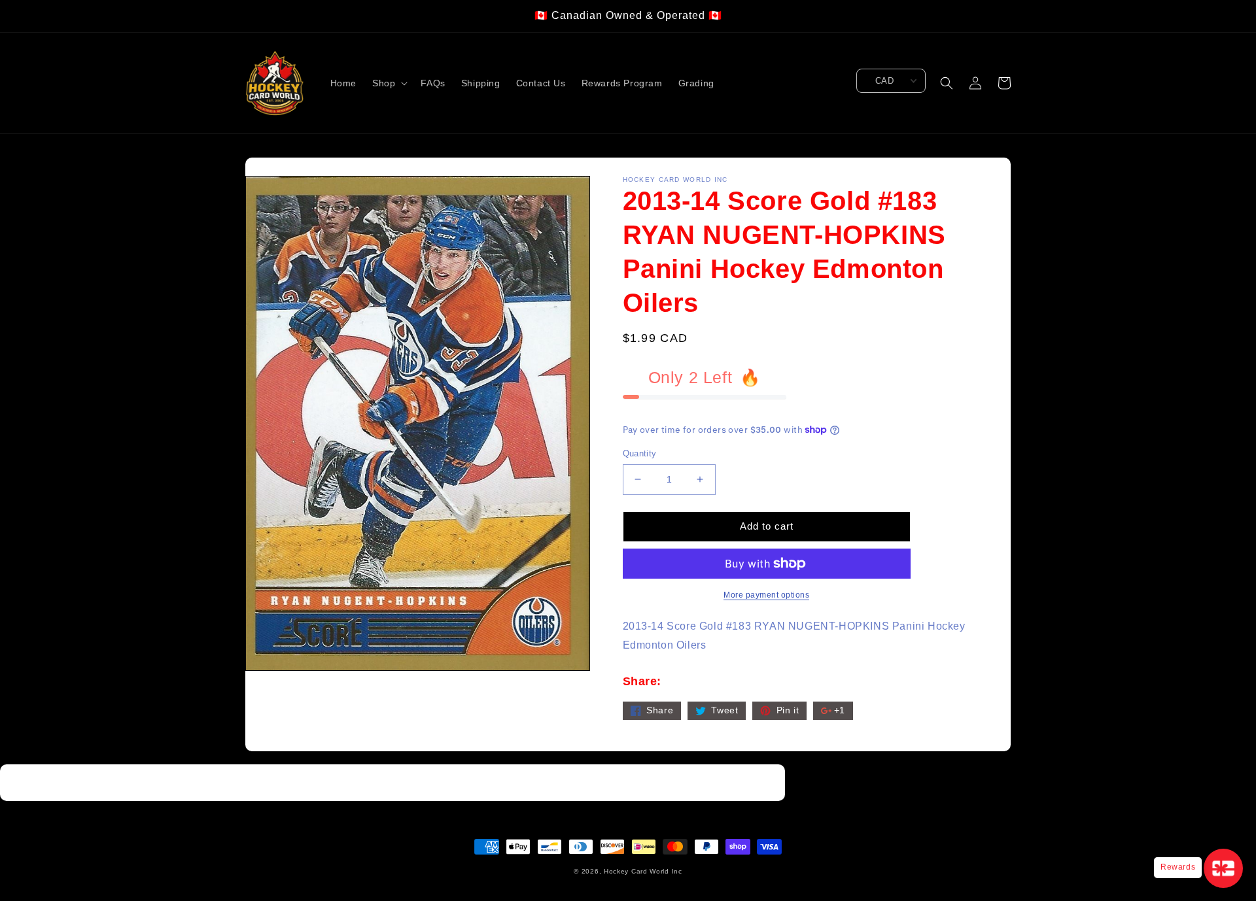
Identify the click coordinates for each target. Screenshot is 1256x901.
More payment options (766, 595)
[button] (388, 83)
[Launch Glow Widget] (1223, 868)
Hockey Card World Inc (643, 871)
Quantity (640, 453)
